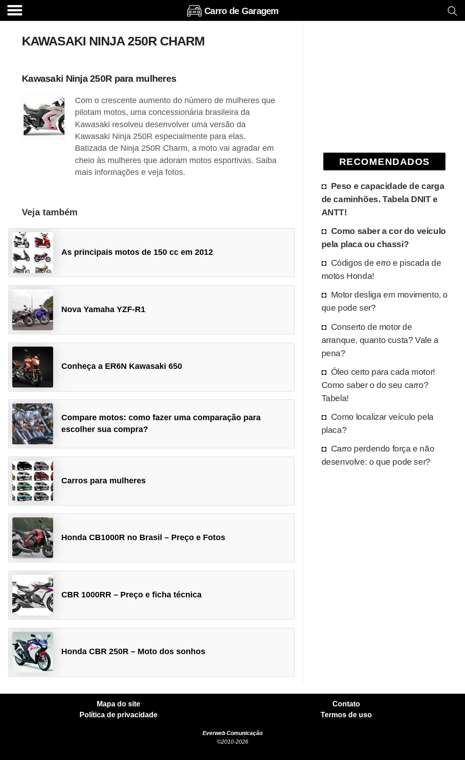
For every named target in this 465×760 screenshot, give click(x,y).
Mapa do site (118, 704)
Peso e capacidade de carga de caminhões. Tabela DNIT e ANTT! (383, 199)
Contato (346, 704)
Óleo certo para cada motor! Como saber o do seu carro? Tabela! (378, 385)
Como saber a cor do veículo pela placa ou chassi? (384, 237)
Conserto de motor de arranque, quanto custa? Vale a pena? (380, 340)
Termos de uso (346, 715)
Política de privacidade (118, 715)
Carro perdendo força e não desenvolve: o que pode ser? (378, 455)
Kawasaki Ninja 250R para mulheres (99, 78)
